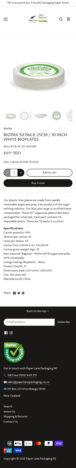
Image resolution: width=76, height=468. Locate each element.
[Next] (68, 73)
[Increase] (20, 172)
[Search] (61, 19)
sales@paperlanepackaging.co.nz (28, 382)
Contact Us (11, 422)
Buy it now (38, 183)
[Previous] (8, 73)
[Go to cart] (68, 19)
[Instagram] (11, 333)
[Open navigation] (6, 19)
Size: (7, 162)
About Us (9, 412)
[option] (38, 73)
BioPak (8, 129)
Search (8, 406)
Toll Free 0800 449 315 (22, 375)
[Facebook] (5, 333)
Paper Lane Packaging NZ (41, 458)
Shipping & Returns (16, 416)
